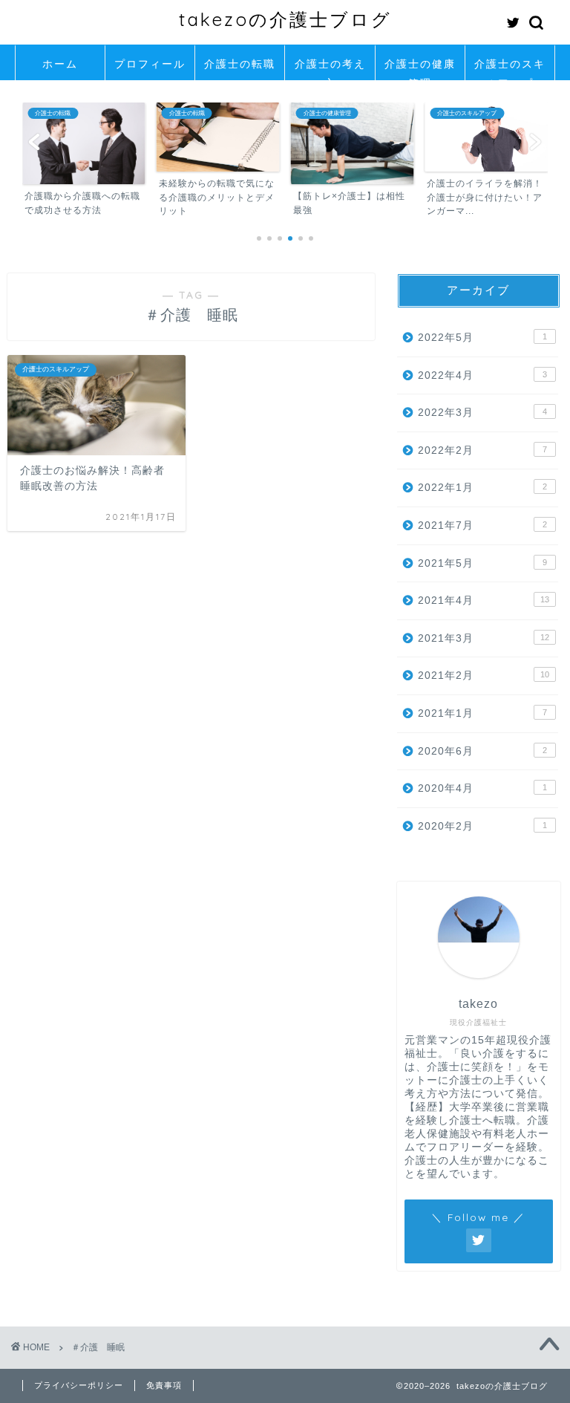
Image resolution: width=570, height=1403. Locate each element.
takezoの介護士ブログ (285, 19)
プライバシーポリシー (78, 1385)
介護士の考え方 (330, 68)
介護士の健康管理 (420, 68)
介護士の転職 (239, 64)
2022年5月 (482, 337)
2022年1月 (482, 487)
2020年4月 (482, 788)
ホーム (60, 64)
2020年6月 (482, 751)
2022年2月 (482, 450)
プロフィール (150, 64)
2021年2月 (483, 675)
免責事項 (164, 1385)
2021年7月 (482, 525)
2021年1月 (482, 713)
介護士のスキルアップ (510, 68)
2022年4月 (482, 375)
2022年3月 (482, 412)
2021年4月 (483, 600)
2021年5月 (482, 563)
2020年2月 (482, 826)
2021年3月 (483, 638)
